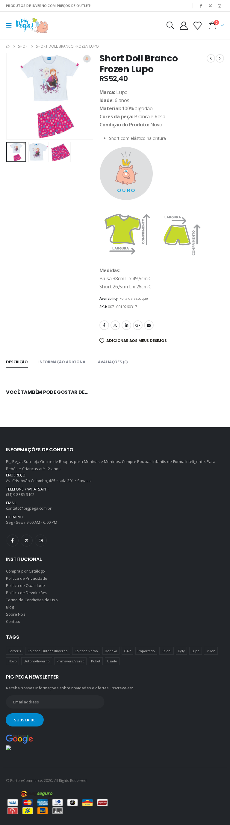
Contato (13, 621)
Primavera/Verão (70, 661)
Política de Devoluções (26, 592)
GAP (127, 651)
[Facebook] (201, 6)
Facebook (104, 325)
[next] (220, 58)
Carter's (14, 651)
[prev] (211, 58)
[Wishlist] (197, 26)
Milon (210, 651)
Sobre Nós (15, 614)
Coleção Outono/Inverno (48, 651)
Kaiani (166, 651)
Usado (112, 661)
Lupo (195, 651)
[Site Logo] (32, 26)
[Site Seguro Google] (19, 738)
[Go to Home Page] (8, 46)
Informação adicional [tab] (62, 361)
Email (149, 325)
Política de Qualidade (25, 585)
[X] (210, 6)
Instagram (41, 541)
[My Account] (183, 26)
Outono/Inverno (36, 661)
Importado (146, 651)
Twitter (115, 325)
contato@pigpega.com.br (29, 508)
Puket (95, 661)
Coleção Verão (86, 651)
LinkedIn (126, 325)
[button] (11, 25)
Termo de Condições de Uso (32, 600)
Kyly (181, 651)
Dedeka (111, 651)
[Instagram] (220, 6)
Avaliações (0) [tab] (113, 361)
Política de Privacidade (27, 578)
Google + (138, 325)
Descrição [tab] (17, 361)
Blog (10, 607)
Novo (12, 661)
